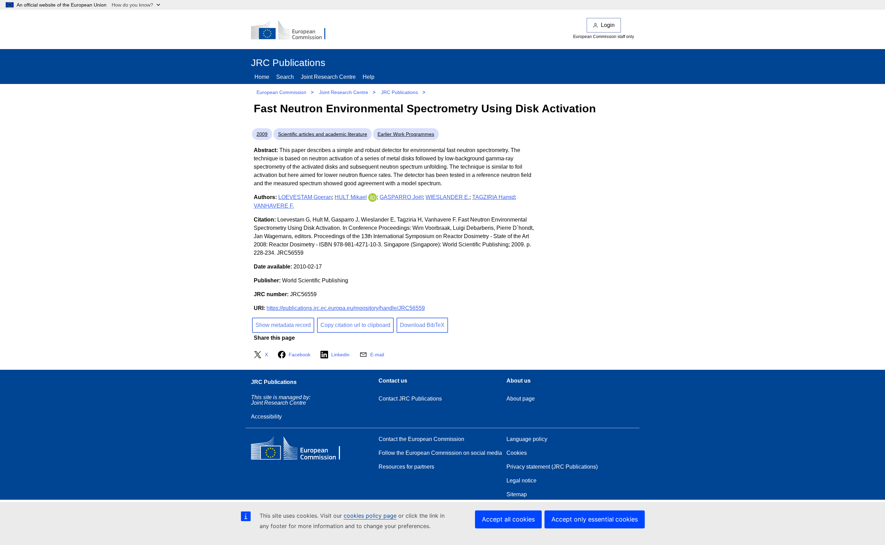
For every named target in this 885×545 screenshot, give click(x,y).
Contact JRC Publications (410, 399)
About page (520, 399)
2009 (262, 134)
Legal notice (521, 480)
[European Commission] (293, 30)
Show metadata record (283, 325)
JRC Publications (399, 92)
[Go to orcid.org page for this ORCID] (372, 197)
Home (261, 77)
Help (368, 77)
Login (608, 25)
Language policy (526, 439)
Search (285, 77)
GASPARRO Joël (401, 197)
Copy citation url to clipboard (355, 325)
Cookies (516, 453)
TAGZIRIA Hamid (493, 197)
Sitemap (516, 494)
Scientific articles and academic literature (322, 134)
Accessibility (266, 417)
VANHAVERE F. (274, 206)
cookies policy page (370, 515)
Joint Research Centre (328, 77)
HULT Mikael (351, 197)
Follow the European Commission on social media (440, 453)
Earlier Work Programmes (406, 134)
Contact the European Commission (421, 439)
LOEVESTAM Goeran (305, 197)
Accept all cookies (508, 519)
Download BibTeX (422, 325)
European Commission (281, 92)
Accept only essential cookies (594, 519)
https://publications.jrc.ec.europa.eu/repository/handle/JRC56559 (346, 308)
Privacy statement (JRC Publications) (552, 467)
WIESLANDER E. (447, 197)
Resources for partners (406, 467)
